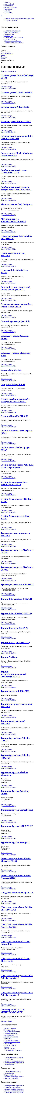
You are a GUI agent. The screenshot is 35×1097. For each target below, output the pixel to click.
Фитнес (6, 1047)
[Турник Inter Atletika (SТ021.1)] (8, 595)
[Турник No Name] (8, 653)
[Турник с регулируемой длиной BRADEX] (8, 700)
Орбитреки (8, 1038)
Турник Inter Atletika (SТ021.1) (16, 599)
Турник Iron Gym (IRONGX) (15, 642)
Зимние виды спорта (11, 1037)
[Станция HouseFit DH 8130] (8, 412)
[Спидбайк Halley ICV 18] (8, 380)
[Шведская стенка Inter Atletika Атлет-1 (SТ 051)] (8, 920)
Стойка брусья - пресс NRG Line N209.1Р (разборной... (17, 466)
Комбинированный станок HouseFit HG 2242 (14, 171)
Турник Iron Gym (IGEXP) (14, 628)
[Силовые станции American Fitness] (8, 332)
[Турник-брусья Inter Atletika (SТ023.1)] (8, 751)
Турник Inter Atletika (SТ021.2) (16, 613)
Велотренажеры (9, 1030)
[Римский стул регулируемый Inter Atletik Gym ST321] (8, 283)
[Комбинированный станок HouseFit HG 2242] (8, 166)
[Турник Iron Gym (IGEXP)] (8, 624)
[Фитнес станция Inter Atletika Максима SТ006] (8, 854)
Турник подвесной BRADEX (15, 691)
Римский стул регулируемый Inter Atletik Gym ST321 (15, 288)
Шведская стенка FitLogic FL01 (17, 892)
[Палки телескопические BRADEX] (8, 249)
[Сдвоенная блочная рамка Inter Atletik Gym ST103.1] (8, 300)
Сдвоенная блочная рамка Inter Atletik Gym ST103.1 (17, 305)
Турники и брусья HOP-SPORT (17, 826)
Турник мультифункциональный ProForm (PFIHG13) (13, 674)
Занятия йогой (9, 4)
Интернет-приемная (10, 20)
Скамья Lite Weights (11, 370)
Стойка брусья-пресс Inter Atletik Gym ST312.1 (14, 483)
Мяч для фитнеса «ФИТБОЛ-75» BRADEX (13, 220)
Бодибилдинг (8, 5)
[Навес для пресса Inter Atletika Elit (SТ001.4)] (8, 232)
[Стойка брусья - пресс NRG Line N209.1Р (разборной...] (8, 461)
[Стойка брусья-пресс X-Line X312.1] (8, 512)
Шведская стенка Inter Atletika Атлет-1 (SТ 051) (16, 925)
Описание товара (6, 87)
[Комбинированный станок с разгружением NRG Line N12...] (8, 183)
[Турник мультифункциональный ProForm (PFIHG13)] (8, 667)
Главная (7, 2)
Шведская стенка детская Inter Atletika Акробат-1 (17, 976)
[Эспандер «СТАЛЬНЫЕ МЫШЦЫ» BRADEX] (8, 1005)
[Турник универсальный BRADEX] (8, 717)
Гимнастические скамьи (12, 1031)
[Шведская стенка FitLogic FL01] (8, 888)
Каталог (7, 11)
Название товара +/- (7, 53)
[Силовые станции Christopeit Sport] (8, 349)
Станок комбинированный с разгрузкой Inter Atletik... (15, 400)
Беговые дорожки (10, 1028)
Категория (4, 57)
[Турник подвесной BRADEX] (8, 687)
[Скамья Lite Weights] (8, 366)
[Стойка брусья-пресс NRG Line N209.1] (8, 495)
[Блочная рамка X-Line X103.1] (8, 117)
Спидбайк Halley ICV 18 (13, 384)
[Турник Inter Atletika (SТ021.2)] (8, 609)
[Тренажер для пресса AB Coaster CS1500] (8, 546)
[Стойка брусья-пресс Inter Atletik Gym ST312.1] (8, 478)
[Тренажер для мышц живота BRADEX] (8, 529)
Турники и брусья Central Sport (17, 810)
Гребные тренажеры (10, 1033)
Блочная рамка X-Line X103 (15, 107)
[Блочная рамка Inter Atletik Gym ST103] (8, 71)
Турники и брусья (10, 1045)
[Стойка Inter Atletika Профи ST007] (8, 443)
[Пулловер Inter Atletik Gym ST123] (8, 266)
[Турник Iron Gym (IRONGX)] (8, 638)
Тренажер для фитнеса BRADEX (17, 584)
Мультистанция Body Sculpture (16, 204)
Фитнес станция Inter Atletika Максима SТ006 (16, 859)
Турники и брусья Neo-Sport (15, 842)
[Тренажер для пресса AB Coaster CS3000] (8, 563)
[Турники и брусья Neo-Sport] (8, 838)
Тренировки (8, 9)
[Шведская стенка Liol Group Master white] (8, 954)
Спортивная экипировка (12, 1042)
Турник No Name (9, 657)
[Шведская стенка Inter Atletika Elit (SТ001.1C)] (8, 903)
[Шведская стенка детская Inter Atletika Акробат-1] (8, 971)
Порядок (3, 58)
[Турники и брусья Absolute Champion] (8, 768)
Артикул (3, 55)
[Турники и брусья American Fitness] (8, 787)
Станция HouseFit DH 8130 (14, 416)
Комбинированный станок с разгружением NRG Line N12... (16, 188)
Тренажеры (8, 1043)
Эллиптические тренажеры (13, 1050)
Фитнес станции (9, 1048)
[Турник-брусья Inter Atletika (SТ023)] (8, 734)
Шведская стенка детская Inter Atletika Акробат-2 (17, 993)
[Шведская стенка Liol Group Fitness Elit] (8, 937)
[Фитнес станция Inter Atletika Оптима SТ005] (8, 871)
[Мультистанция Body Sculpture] (8, 200)
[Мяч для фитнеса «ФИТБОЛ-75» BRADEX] (8, 215)
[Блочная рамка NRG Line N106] (8, 88)
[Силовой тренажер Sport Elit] (8, 317)
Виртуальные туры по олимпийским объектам (19, 18)
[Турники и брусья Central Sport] (8, 806)
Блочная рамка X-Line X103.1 (16, 121)
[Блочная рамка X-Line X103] (8, 103)
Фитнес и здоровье (10, 7)
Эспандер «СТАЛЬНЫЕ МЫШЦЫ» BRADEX (13, 1010)
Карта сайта (8, 12)
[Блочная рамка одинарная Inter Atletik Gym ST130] (8, 132)
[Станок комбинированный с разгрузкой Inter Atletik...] (8, 395)
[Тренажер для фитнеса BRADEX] (8, 580)
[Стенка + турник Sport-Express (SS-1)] (8, 426)
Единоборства (9, 1035)
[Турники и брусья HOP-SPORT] (8, 822)
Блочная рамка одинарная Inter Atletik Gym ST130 (17, 137)
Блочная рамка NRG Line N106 (16, 92)
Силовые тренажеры (11, 1040)
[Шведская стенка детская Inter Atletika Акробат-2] (8, 988)
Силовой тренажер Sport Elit (15, 321)
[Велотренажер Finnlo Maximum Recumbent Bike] (8, 149)
